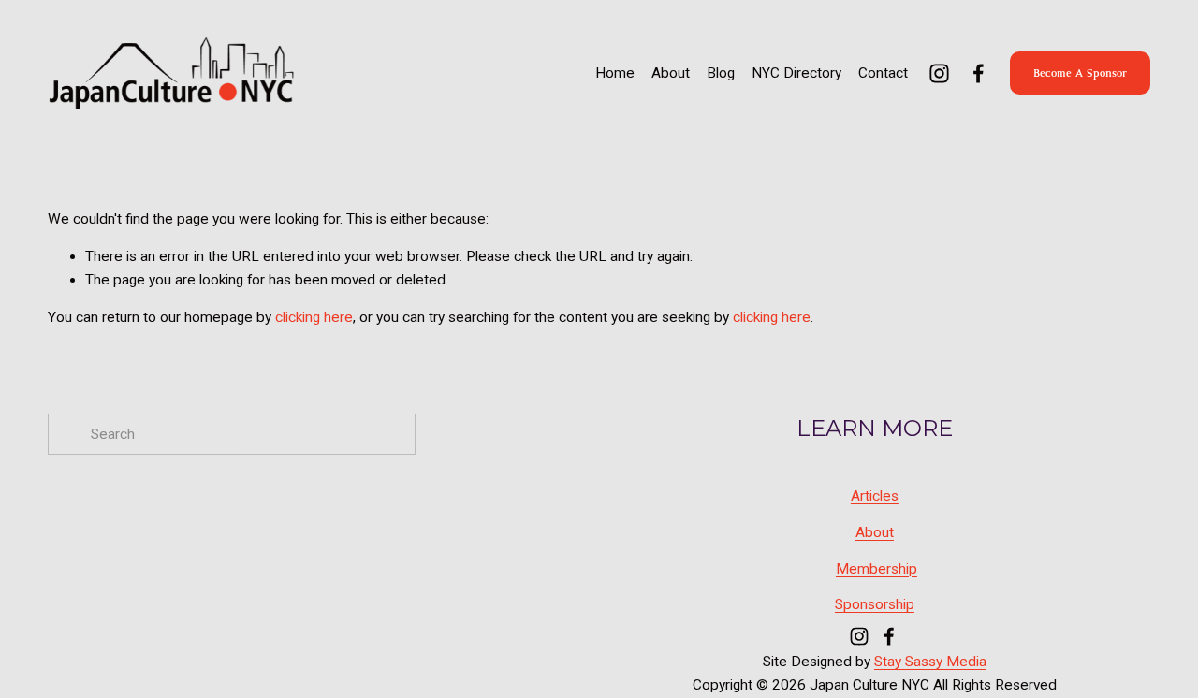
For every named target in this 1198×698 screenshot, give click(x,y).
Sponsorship (874, 604)
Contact (883, 73)
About (670, 73)
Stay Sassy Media (930, 661)
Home (615, 73)
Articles (874, 495)
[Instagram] (939, 73)
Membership (876, 568)
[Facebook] (978, 73)
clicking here (314, 317)
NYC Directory (796, 73)
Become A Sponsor (1080, 72)
